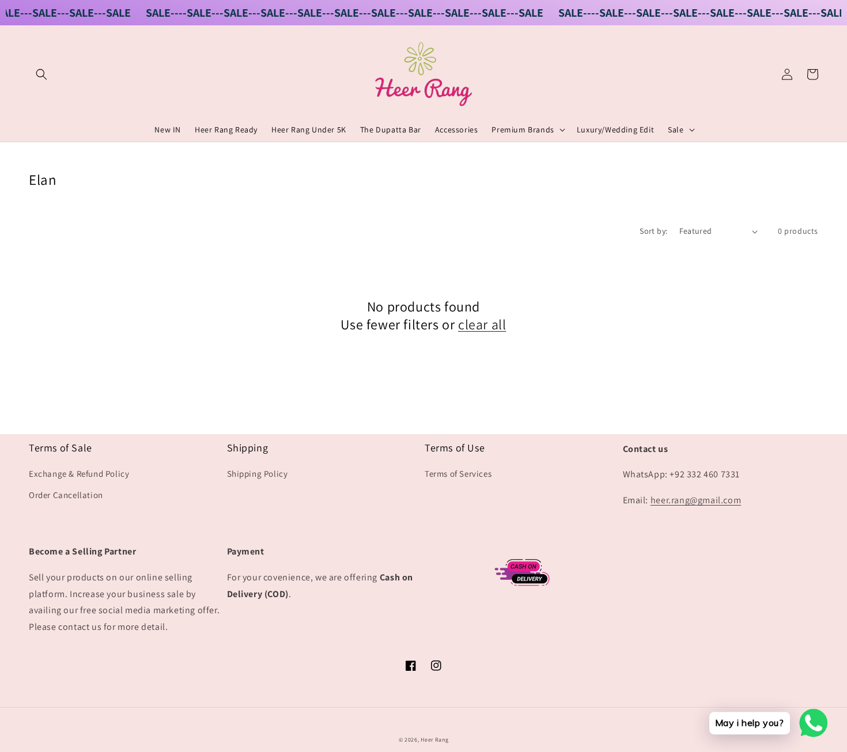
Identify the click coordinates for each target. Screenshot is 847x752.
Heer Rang (434, 739)
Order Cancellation (66, 494)
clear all (482, 324)
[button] (41, 74)
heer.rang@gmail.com (696, 500)
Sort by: (653, 231)
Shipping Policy (257, 473)
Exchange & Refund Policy (79, 473)
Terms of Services (458, 473)
